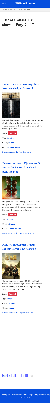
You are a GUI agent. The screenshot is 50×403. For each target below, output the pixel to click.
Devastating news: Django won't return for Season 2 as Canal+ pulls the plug (21, 167)
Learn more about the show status (16, 152)
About (34, 394)
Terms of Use (25, 397)
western (18, 228)
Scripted (10, 138)
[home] (25, 4)
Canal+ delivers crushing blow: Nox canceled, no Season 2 (20, 86)
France (12, 142)
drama (11, 147)
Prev (5, 375)
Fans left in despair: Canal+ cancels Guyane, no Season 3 (19, 246)
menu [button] (4, 3)
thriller (17, 147)
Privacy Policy (43, 394)
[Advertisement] (25, 54)
